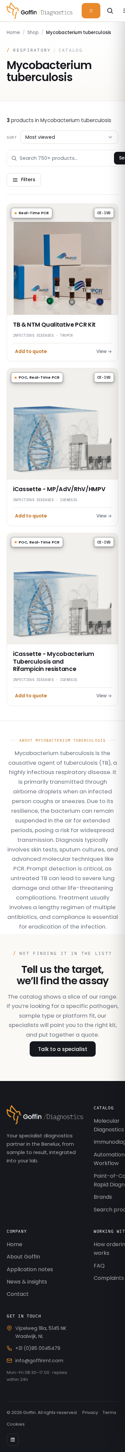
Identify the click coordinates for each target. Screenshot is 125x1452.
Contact (18, 1294)
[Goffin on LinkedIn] (13, 1440)
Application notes (30, 1269)
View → (104, 351)
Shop (33, 32)
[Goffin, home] (39, 10)
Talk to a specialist (62, 1049)
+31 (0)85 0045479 (37, 1348)
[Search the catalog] (110, 11)
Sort (12, 137)
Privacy (90, 1412)
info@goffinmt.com (39, 1360)
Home (13, 32)
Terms (109, 1412)
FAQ (99, 1265)
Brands (103, 1197)
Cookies (16, 1424)
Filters (28, 179)
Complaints (109, 1278)
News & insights (27, 1282)
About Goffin (23, 1256)
